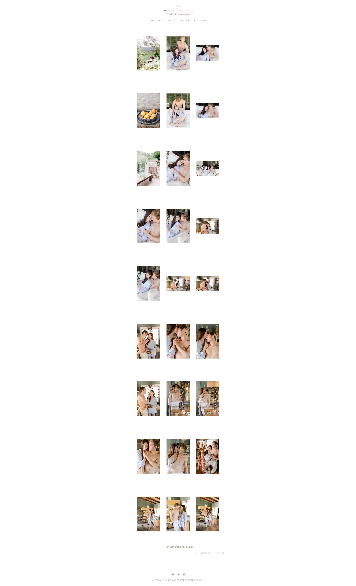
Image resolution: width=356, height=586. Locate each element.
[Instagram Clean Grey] (172, 574)
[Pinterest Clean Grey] (184, 574)
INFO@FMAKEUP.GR (185, 580)
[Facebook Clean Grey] (178, 574)
